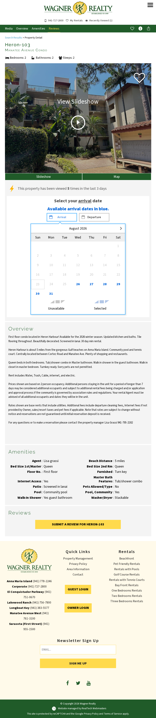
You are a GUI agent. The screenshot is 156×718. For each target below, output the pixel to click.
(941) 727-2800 (37, 586)
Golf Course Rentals (127, 574)
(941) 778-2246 (42, 581)
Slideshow (43, 176)
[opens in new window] (67, 682)
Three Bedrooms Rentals (126, 601)
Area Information (78, 569)
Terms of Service (113, 714)
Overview (22, 28)
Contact (78, 574)
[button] (150, 14)
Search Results (13, 38)
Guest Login (78, 589)
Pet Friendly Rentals (126, 564)
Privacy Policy (78, 564)
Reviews (54, 28)
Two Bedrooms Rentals (126, 596)
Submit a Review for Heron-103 (78, 524)
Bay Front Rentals (126, 585)
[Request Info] (140, 28)
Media (9, 28)
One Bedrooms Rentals (127, 590)
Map (117, 176)
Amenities (38, 28)
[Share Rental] (148, 28)
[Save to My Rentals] (132, 28)
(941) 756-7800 (41, 602)
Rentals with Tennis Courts (127, 580)
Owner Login (78, 607)
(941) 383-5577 (39, 608)
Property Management (78, 558)
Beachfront (126, 558)
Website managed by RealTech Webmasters (82, 708)
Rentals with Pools (126, 569)
